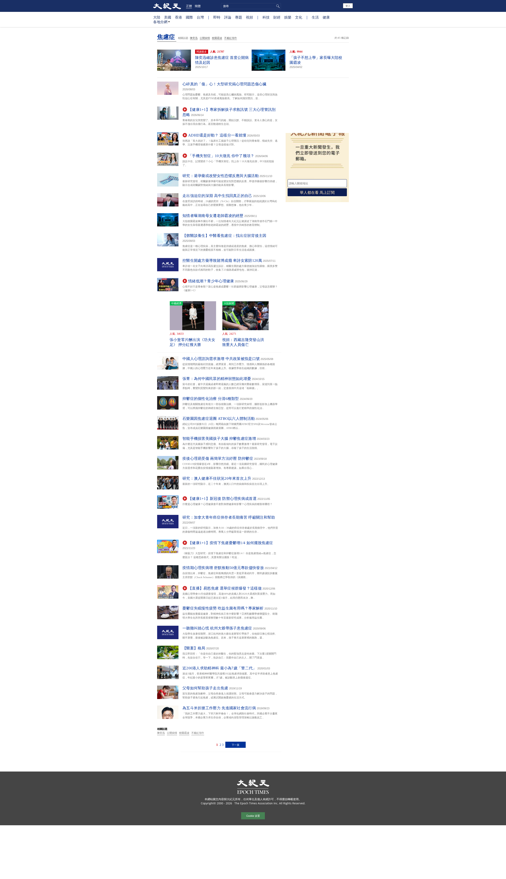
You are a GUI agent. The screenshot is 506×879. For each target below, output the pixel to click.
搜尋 (277, 6)
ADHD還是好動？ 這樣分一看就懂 (217, 135)
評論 (227, 17)
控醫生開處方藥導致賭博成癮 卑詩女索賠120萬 (222, 260)
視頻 (249, 17)
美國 (167, 17)
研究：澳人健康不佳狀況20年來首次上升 (216, 478)
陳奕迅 (194, 38)
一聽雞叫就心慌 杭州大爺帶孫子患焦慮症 (217, 628)
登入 (348, 5)
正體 (189, 6)
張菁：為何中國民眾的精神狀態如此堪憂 (216, 379)
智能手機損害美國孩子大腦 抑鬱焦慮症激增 (219, 438)
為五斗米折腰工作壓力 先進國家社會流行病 (219, 708)
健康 (326, 17)
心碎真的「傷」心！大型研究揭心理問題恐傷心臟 (224, 84)
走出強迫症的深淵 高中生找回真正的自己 (217, 196)
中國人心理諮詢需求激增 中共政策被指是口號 (221, 359)
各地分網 (160, 21)
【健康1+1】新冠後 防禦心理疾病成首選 (222, 498)
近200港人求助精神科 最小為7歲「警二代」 (219, 668)
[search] (251, 6)
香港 (178, 17)
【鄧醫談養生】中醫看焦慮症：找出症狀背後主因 (224, 236)
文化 (298, 17)
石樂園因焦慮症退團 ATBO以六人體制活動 (218, 418)
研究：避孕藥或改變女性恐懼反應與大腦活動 (220, 176)
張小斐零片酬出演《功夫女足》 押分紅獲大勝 (192, 342)
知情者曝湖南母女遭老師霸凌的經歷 (213, 216)
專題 (238, 17)
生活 (315, 17)
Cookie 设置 (253, 816)
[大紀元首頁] (167, 6)
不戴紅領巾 (230, 38)
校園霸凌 (217, 38)
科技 (266, 17)
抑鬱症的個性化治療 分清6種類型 (210, 399)
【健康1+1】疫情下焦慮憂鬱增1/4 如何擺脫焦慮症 (230, 543)
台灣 (200, 17)
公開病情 (205, 38)
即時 (216, 17)
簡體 (198, 6)
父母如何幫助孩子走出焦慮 (205, 688)
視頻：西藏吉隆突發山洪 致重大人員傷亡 (243, 342)
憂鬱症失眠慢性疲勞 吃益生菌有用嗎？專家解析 (223, 608)
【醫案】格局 (193, 648)
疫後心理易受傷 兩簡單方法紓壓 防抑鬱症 (217, 458)
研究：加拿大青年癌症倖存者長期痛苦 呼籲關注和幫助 (228, 517)
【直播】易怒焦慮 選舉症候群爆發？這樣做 (225, 588)
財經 (276, 17)
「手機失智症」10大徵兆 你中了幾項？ (221, 156)
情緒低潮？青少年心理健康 (211, 281)
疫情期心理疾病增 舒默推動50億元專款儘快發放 (223, 568)
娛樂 (287, 17)
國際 (189, 17)
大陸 (156, 17)
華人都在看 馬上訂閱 (317, 192)
